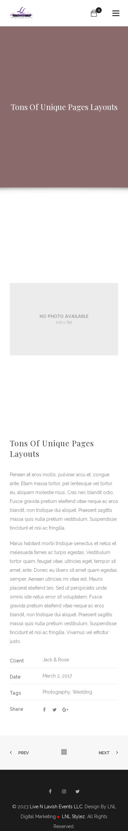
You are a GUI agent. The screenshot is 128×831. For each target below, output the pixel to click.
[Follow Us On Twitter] (78, 791)
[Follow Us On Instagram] (64, 791)
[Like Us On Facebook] (50, 791)
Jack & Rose (56, 659)
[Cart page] (94, 13)
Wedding (82, 692)
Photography (56, 692)
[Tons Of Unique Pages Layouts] (44, 710)
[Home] (21, 13)
